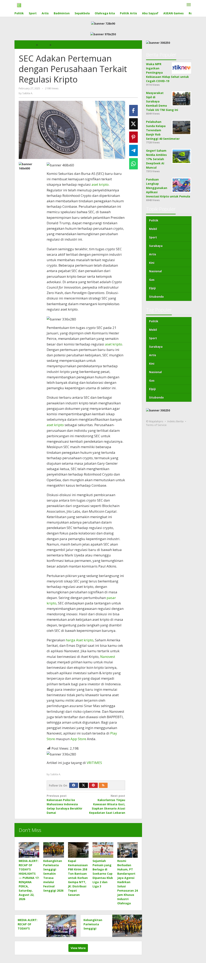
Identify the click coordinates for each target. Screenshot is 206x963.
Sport (153, 237)
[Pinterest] (93, 785)
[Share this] (133, 110)
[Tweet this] (133, 123)
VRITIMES (94, 762)
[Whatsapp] (133, 163)
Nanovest (107, 656)
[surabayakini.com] (19, 5)
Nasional (155, 271)
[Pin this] (133, 137)
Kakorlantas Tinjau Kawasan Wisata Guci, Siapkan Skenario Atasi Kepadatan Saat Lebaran (107, 804)
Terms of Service (156, 425)
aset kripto (100, 184)
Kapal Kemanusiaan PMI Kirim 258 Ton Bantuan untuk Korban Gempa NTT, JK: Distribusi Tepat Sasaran (78, 878)
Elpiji (152, 288)
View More (78, 948)
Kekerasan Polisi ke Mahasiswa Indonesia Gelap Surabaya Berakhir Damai (64, 804)
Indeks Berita (175, 421)
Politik (153, 220)
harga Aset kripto (79, 640)
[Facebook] (73, 785)
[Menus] (189, 5)
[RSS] (103, 785)
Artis (152, 254)
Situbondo (156, 296)
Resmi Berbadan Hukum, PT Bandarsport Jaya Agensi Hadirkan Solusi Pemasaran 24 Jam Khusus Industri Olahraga (127, 882)
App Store (78, 739)
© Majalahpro (154, 421)
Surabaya (156, 246)
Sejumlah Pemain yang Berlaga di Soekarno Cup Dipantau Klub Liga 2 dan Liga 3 (103, 873)
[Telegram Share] (133, 150)
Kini (151, 263)
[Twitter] (83, 785)
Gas (151, 280)
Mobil (153, 229)
